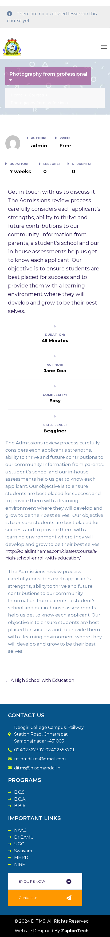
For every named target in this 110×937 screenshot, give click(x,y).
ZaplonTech (75, 930)
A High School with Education (42, 680)
